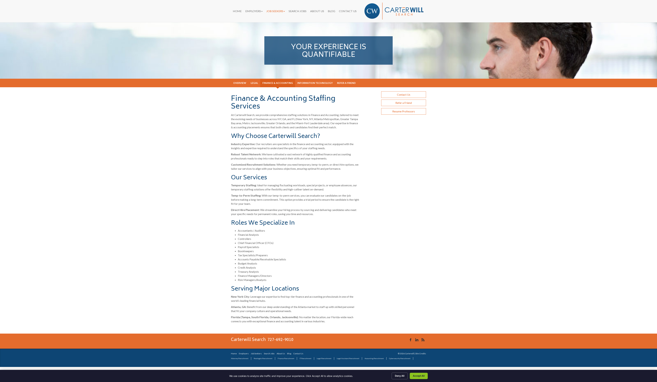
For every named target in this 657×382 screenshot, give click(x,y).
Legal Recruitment (324, 358)
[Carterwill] (394, 11)
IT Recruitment (305, 358)
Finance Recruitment (286, 358)
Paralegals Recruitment (263, 358)
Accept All (419, 375)
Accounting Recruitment (374, 358)
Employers (253, 11)
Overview (239, 82)
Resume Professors (403, 111)
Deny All (399, 375)
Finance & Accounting (277, 82)
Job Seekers (274, 11)
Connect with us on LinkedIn (417, 339)
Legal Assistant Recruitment (348, 358)
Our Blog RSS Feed (423, 339)
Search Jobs (297, 11)
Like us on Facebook (410, 339)
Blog (331, 11)
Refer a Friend (346, 82)
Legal (254, 82)
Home (237, 11)
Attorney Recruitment (239, 358)
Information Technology (315, 82)
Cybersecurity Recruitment (399, 358)
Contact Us (348, 11)
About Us (317, 11)
